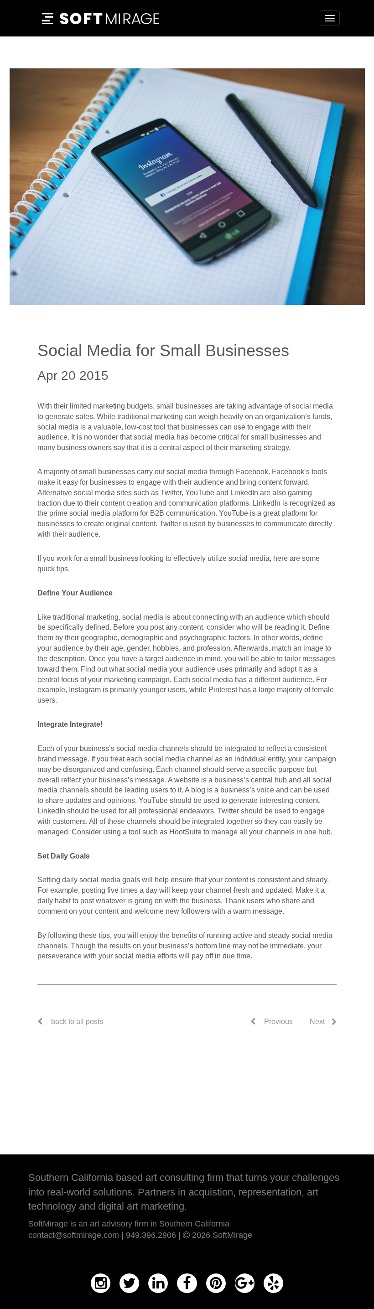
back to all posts (77, 1021)
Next (317, 1021)
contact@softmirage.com (73, 1235)
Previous (277, 1021)
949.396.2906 (151, 1235)
